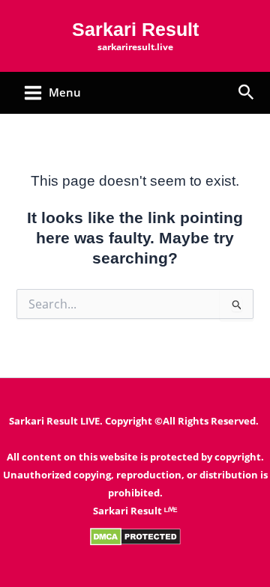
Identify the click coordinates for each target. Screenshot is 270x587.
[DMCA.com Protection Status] (135, 536)
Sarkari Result (135, 29)
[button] (246, 93)
